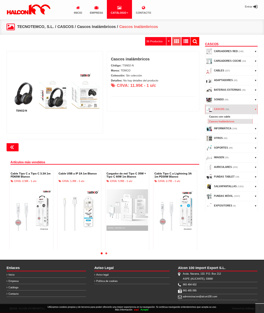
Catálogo (13, 287)
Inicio (11, 274)
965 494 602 (190, 284)
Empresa (14, 281)
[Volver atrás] (12, 147)
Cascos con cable (219, 116)
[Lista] (185, 41)
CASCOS (65, 27)
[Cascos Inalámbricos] (55, 92)
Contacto (14, 293)
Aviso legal (102, 274)
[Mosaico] (176, 41)
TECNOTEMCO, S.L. (35, 27)
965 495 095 (190, 290)
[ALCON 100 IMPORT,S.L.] (28, 13)
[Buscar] (195, 41)
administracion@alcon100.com (200, 296)
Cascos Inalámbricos (96, 27)
